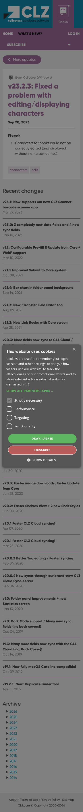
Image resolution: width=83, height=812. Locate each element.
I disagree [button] (42, 450)
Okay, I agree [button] (42, 438)
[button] (41, 391)
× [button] (73, 349)
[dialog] (41, 406)
